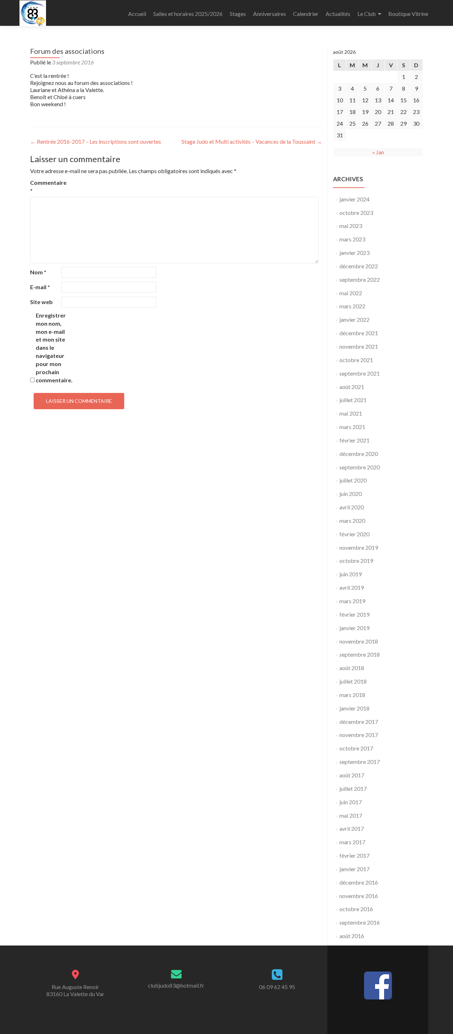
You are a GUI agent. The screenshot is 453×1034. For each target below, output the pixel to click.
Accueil (137, 13)
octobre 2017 (356, 748)
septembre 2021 (359, 373)
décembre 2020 (358, 453)
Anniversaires (269, 13)
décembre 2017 (358, 721)
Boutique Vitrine (408, 13)
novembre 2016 (358, 895)
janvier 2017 (354, 869)
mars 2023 (352, 239)
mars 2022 (352, 306)
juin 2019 (350, 574)
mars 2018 (352, 694)
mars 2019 (352, 601)
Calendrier (306, 13)
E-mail (40, 287)
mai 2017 (350, 815)
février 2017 (354, 855)
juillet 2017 (353, 788)
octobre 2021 (356, 359)
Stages (238, 13)
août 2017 (351, 775)
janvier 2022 (354, 319)
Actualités (338, 13)
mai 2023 (350, 225)
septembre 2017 (359, 761)
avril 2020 (351, 507)
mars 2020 (352, 520)
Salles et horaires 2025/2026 (188, 13)
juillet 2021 (353, 399)
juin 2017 (350, 802)
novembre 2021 (358, 346)
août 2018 (351, 667)
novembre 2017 (358, 734)
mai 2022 (350, 293)
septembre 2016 (359, 922)
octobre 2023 (356, 212)
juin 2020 (350, 493)
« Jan (378, 152)
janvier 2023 (354, 252)
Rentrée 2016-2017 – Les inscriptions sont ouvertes (95, 141)
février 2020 (354, 534)
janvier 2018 (354, 708)
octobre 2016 (356, 909)
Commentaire (45, 186)
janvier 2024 (354, 199)
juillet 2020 (353, 480)
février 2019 (354, 614)
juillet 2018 (353, 681)
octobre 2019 (356, 560)
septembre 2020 (359, 467)
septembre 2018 (359, 654)
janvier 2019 (354, 627)
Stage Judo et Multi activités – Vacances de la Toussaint (252, 141)
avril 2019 (351, 587)
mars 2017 (352, 842)
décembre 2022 (358, 266)
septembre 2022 (359, 279)
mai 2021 (350, 413)
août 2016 (351, 935)
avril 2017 (351, 828)
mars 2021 (352, 426)
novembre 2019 (358, 547)
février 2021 (354, 440)
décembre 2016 (358, 882)
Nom (38, 272)
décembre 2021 (358, 333)
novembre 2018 (358, 641)
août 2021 (351, 386)
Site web (41, 301)
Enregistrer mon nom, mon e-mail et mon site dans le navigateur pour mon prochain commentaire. (51, 347)
